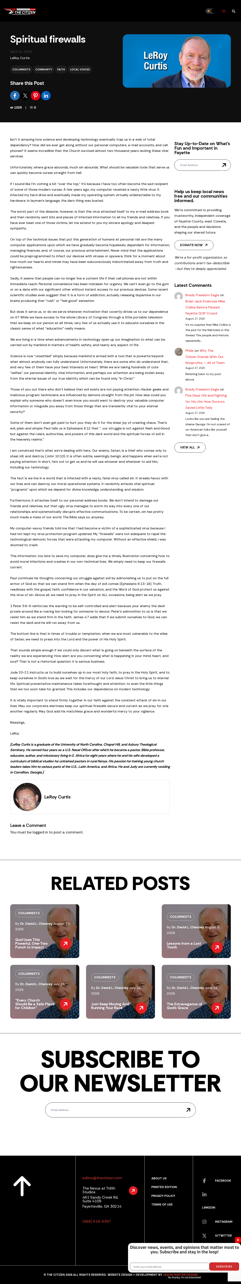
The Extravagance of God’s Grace (184, 1006)
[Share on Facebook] (15, 95)
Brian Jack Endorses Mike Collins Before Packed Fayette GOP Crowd (205, 307)
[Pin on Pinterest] (36, 95)
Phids (189, 350)
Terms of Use (162, 1204)
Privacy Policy (163, 1196)
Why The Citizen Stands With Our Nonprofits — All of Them (205, 356)
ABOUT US (159, 1178)
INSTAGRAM (223, 1222)
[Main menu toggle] (223, 11)
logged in (40, 832)
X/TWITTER (223, 1236)
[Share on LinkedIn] (46, 95)
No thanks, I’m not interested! (184, 1277)
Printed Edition (164, 1187)
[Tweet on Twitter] (26, 95)
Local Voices (80, 69)
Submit (224, 165)
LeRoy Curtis (20, 58)
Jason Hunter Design (180, 1275)
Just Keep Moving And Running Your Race (110, 1006)
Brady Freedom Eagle (202, 295)
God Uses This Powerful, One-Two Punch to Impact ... (31, 943)
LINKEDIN (208, 1207)
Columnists (21, 69)
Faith (61, 69)
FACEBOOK (223, 1181)
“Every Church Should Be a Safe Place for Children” (34, 1004)
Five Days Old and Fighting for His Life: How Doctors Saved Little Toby (206, 401)
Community (43, 69)
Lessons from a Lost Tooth (184, 945)
